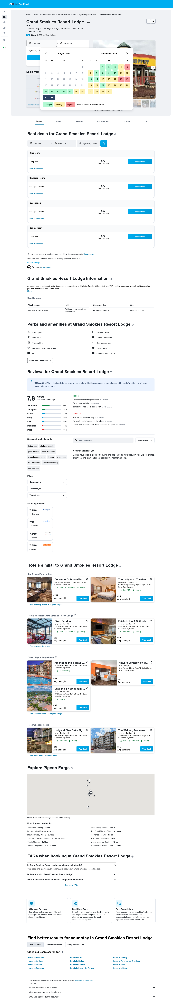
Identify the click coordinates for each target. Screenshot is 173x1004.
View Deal (83, 598)
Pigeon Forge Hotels (86, 14)
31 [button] (52, 97)
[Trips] (4, 40)
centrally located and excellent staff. (92, 406)
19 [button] (64, 85)
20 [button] (70, 85)
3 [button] (52, 73)
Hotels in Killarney (36, 957)
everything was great (36, 457)
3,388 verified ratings (46, 35)
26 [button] (64, 91)
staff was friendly (47, 446)
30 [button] (46, 97)
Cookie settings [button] (33, 262)
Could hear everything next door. (90, 399)
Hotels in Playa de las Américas (126, 961)
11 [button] (58, 79)
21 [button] (76, 85)
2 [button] (45, 73)
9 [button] (45, 79)
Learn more (89, 254)
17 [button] (52, 85)
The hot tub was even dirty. (88, 417)
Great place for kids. (86, 403)
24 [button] (52, 91)
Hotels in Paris (119, 964)
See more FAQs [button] (71, 885)
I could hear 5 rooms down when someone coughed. (99, 424)
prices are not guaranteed (84, 980)
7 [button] (76, 73)
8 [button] (82, 73)
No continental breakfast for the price (92, 421)
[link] (46, 604)
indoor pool (32, 446)
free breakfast (34, 462)
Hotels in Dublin (35, 964)
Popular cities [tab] (35, 944)
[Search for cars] (4, 22)
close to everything (50, 462)
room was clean (48, 451)
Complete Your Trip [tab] (76, 944)
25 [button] (58, 91)
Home (28, 14)
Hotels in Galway (120, 957)
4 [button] (58, 73)
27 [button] (70, 91)
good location (33, 451)
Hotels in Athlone (35, 961)
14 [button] (76, 79)
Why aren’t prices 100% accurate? (44, 996)
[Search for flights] (4, 11)
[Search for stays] (4, 17)
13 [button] (70, 79)
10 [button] (52, 79)
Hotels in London (77, 964)
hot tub (51, 457)
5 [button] (64, 73)
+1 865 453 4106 (34, 31)
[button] (4, 4)
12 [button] (64, 79)
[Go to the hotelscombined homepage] (19, 4)
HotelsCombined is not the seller (43, 987)
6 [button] (70, 73)
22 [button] (82, 85)
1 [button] (82, 66)
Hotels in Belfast (77, 961)
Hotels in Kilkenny (120, 968)
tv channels (61, 457)
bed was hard (33, 468)
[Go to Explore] (4, 33)
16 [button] (46, 85)
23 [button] (46, 91)
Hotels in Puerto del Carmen (82, 968)
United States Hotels (41, 14)
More (29, 291)
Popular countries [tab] (54, 944)
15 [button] (82, 79)
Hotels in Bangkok (36, 968)
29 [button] (82, 91)
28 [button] (76, 91)
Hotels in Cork (76, 957)
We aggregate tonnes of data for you (45, 992)
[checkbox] (40, 512)
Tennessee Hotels (64, 14)
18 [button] (58, 85)
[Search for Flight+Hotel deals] (4, 27)
